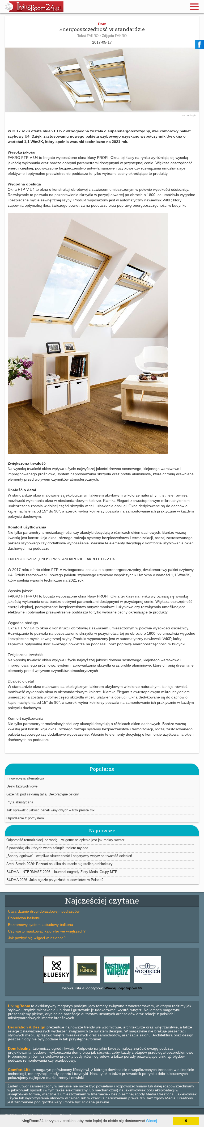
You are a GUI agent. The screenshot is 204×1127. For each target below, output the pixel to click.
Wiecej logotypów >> (122, 988)
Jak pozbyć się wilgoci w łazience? (37, 938)
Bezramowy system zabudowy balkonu (40, 924)
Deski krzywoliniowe (21, 786)
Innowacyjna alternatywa (25, 778)
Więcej (151, 1120)
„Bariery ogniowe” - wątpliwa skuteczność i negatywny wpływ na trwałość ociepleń (69, 856)
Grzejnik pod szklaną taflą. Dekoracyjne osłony (42, 794)
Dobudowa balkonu (24, 918)
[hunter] (86, 983)
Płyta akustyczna (19, 802)
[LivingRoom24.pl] (34, 11)
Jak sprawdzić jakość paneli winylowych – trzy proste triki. (51, 810)
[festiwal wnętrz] (117, 983)
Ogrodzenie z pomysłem (25, 818)
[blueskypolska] (56, 983)
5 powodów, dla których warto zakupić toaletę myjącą (47, 848)
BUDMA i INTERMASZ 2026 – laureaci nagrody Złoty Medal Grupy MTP (61, 872)
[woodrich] (147, 983)
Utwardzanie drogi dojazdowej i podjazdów (43, 911)
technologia (189, 115)
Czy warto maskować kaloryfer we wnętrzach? (47, 931)
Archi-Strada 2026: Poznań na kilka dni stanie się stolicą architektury (59, 864)
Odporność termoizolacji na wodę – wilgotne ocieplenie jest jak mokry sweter (65, 840)
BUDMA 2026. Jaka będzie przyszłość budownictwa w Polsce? (54, 880)
